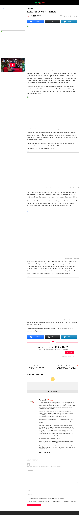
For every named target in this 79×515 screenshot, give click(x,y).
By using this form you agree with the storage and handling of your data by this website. (53, 501)
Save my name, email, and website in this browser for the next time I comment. (46, 498)
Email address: (48, 352)
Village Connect (9, 513)
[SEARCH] (77, 2)
